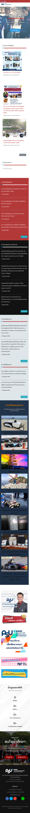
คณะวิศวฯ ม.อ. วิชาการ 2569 (11, 72)
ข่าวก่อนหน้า (23, 155)
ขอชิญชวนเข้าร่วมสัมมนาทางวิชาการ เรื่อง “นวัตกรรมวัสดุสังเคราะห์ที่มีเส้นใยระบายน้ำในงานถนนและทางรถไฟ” (14, 285)
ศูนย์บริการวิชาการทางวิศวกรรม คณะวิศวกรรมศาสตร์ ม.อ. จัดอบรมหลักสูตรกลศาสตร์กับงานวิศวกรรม (14, 299)
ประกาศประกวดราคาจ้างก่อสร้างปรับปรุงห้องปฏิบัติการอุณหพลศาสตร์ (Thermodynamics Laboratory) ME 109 (13, 384)
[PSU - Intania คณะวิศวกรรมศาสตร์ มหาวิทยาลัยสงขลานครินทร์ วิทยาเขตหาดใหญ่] (6, 4)
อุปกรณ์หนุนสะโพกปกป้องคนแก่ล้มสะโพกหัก (14, 553)
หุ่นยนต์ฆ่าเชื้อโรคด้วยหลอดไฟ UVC (14, 512)
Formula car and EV (14, 452)
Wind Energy (14, 471)
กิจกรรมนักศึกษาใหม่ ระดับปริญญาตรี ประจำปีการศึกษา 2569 (13, 141)
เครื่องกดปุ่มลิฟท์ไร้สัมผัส (14, 532)
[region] (15, 707)
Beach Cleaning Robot (14, 432)
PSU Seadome (14, 491)
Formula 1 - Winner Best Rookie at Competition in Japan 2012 (14, 576)
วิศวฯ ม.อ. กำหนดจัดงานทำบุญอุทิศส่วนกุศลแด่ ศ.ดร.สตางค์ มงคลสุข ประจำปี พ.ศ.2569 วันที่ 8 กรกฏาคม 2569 (13, 109)
